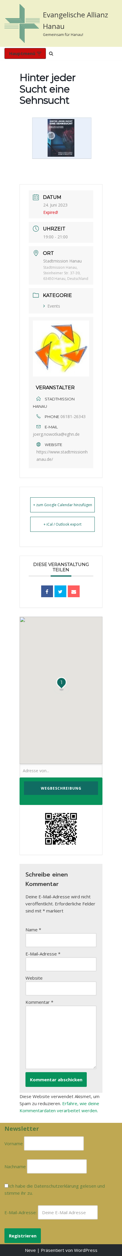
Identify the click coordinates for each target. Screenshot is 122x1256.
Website (34, 978)
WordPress (85, 1250)
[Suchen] (51, 53)
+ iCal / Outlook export (62, 524)
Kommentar (39, 1002)
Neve (30, 1250)
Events (53, 306)
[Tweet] (60, 591)
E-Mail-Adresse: (21, 1212)
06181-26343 (73, 416)
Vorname (13, 1143)
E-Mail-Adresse (42, 954)
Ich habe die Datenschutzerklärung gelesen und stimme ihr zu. (54, 1189)
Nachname (15, 1166)
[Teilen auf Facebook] (47, 591)
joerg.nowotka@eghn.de (56, 434)
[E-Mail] (74, 591)
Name (33, 929)
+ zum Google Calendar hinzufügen (62, 504)
